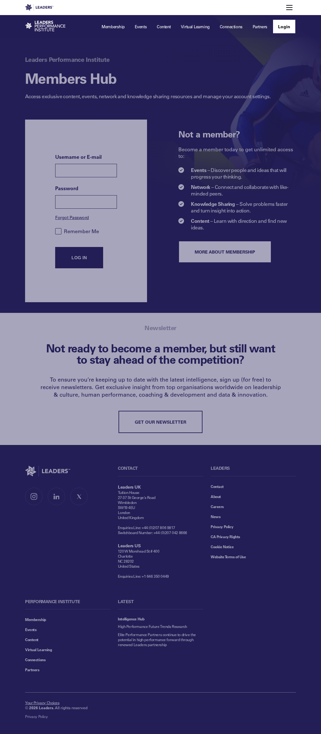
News (215, 516)
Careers (217, 506)
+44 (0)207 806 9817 (158, 527)
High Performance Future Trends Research (152, 626)
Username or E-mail (78, 156)
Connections (35, 659)
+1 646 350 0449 (155, 576)
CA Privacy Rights (225, 536)
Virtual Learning (38, 649)
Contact (217, 486)
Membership (35, 619)
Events (30, 629)
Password (66, 188)
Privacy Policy (222, 526)
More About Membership (225, 252)
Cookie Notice (222, 546)
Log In (79, 257)
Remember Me (81, 231)
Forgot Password (72, 217)
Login (284, 26)
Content (32, 639)
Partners (32, 669)
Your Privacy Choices (42, 702)
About (216, 496)
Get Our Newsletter (160, 422)
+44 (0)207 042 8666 (170, 532)
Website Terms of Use (228, 556)
